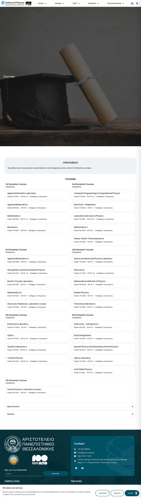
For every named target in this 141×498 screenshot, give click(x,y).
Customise (103, 493)
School (41, 3)
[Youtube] (82, 468)
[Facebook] (76, 468)
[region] (70, 491)
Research (92, 3)
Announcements (114, 3)
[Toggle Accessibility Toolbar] (136, 493)
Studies (58, 3)
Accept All (131, 493)
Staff (75, 3)
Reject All (117, 493)
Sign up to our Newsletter (15, 470)
